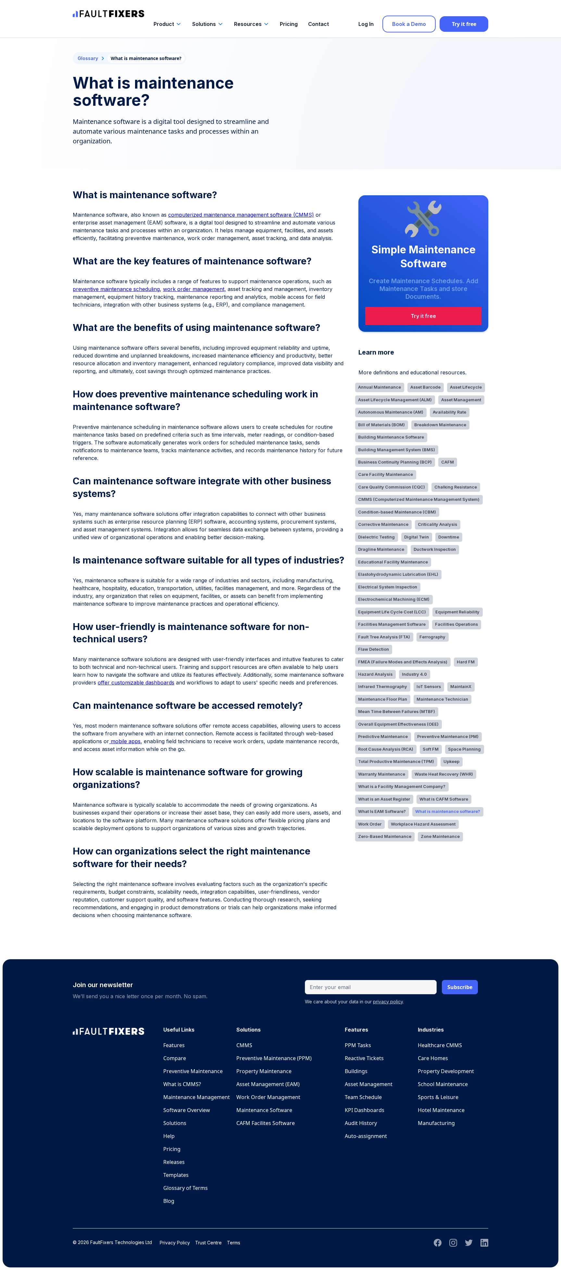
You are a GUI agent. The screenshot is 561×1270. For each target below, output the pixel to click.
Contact (318, 24)
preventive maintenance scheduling (116, 289)
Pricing (289, 24)
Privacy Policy (175, 1242)
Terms (233, 1242)
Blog (168, 1200)
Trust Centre (208, 1242)
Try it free (464, 24)
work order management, (194, 289)
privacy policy (388, 1001)
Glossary (88, 58)
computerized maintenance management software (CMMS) (241, 215)
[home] (108, 10)
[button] (167, 24)
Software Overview (186, 1110)
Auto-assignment (366, 1136)
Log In (366, 24)
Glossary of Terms (185, 1187)
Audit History (361, 1123)
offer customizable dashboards (136, 682)
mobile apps (125, 741)
